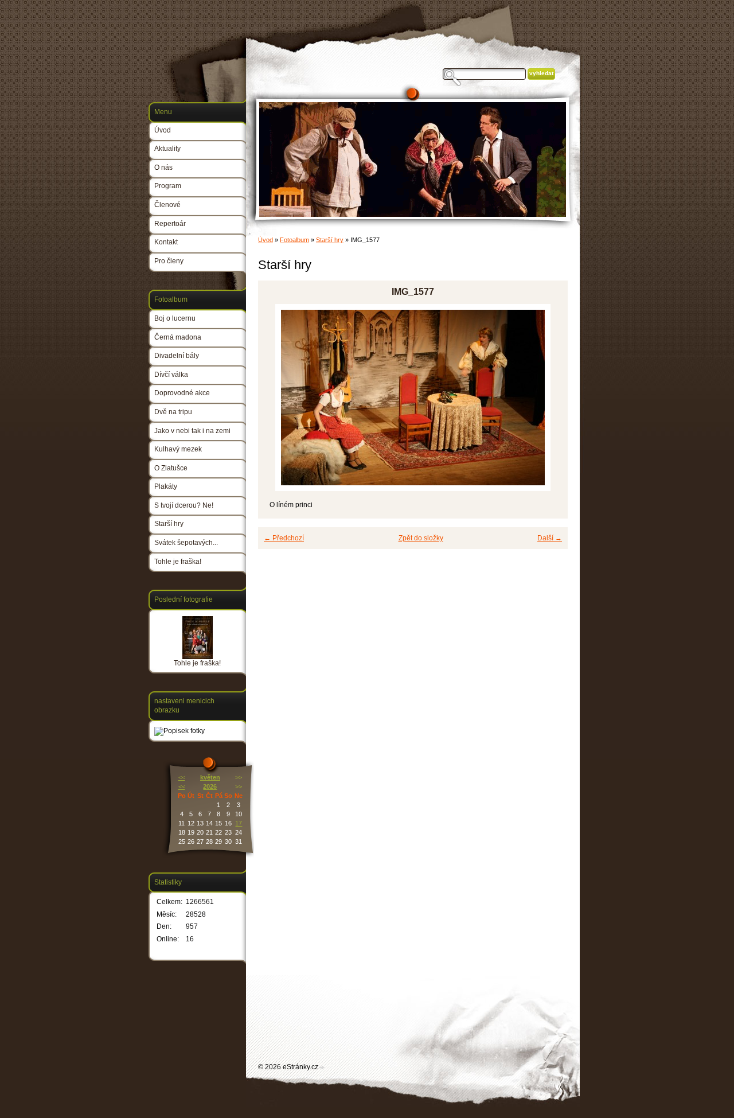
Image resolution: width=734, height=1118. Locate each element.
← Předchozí (284, 538)
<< (181, 777)
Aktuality (167, 149)
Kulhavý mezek (178, 449)
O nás (163, 167)
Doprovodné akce (182, 393)
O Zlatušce (171, 468)
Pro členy (169, 261)
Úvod (265, 239)
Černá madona (177, 337)
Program (167, 186)
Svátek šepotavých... (186, 543)
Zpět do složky (421, 538)
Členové (167, 205)
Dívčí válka (171, 375)
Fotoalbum (294, 239)
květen (210, 777)
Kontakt (166, 242)
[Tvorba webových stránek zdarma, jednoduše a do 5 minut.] (322, 1067)
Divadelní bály (176, 356)
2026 (210, 786)
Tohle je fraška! (177, 562)
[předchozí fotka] (277, 397)
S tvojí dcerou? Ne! (183, 505)
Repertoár (170, 224)
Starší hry (329, 239)
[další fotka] (549, 397)
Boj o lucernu (175, 318)
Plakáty (165, 486)
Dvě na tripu (173, 412)
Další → (549, 538)
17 (238, 823)
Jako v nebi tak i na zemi (192, 431)
